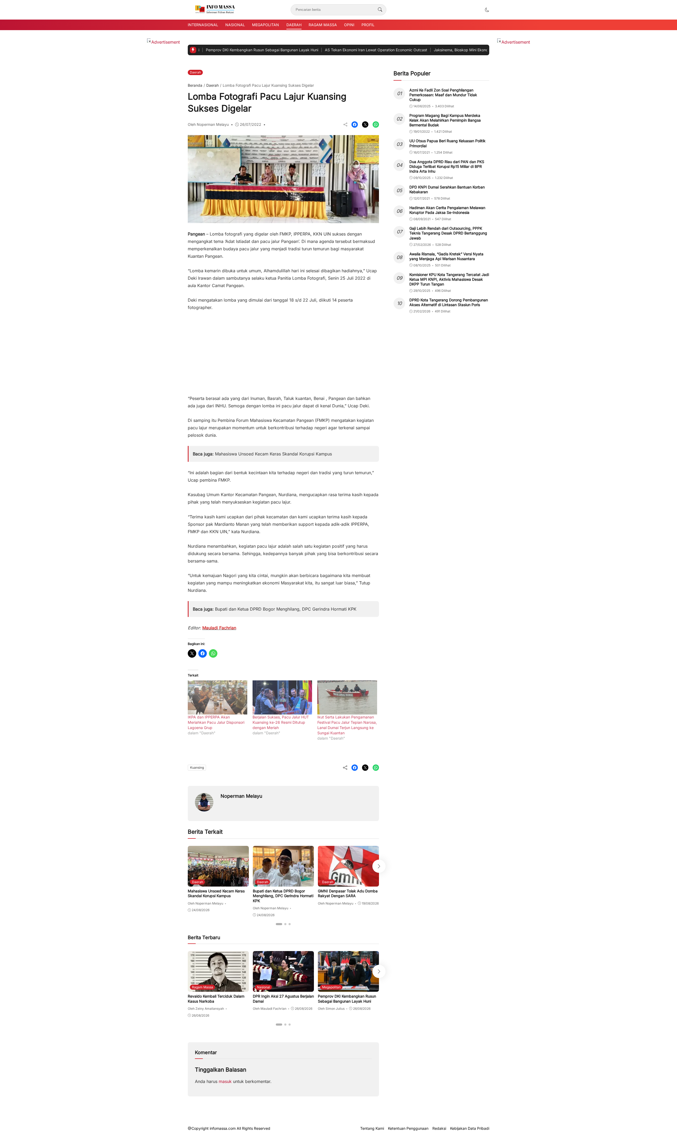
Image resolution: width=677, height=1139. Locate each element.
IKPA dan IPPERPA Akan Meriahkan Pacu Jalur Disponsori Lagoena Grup (216, 722)
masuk (225, 1081)
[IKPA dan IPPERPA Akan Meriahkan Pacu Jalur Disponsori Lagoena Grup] (217, 697)
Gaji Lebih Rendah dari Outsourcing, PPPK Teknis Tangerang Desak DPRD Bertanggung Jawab (448, 233)
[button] (487, 9)
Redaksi (439, 1128)
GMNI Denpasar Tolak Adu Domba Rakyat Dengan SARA (348, 893)
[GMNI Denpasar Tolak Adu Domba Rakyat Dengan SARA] (348, 883)
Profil (368, 24)
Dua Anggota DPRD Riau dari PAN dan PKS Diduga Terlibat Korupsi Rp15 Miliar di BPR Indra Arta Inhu (446, 166)
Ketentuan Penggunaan (408, 1128)
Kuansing (197, 767)
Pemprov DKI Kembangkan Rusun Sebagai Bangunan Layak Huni (223, 50)
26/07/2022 (250, 124)
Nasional (235, 24)
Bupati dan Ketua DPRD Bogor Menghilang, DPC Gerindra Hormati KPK (285, 609)
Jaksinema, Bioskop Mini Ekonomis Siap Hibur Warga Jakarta (448, 50)
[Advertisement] (283, 350)
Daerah (293, 24)
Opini (349, 24)
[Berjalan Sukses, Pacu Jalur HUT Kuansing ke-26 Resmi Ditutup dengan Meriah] (282, 697)
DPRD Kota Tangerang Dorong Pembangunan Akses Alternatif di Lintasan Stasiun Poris (448, 302)
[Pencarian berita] (380, 9)
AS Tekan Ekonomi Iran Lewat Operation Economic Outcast (337, 50)
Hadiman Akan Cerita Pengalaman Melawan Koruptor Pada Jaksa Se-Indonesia (447, 210)
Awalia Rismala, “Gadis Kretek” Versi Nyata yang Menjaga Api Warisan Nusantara (446, 256)
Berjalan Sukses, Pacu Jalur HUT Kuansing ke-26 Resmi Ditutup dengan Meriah (281, 722)
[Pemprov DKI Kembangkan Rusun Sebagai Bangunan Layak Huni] (348, 988)
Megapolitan (265, 24)
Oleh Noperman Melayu (208, 124)
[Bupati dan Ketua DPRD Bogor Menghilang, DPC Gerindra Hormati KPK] (283, 883)
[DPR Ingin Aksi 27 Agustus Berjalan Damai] (283, 988)
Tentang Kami (372, 1128)
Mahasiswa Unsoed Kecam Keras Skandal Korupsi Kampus (273, 453)
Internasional (203, 24)
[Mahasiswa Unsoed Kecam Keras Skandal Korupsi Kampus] (218, 883)
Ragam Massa (323, 24)
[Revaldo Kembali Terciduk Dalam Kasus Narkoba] (218, 988)
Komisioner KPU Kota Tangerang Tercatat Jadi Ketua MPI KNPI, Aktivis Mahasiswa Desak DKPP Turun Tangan (449, 279)
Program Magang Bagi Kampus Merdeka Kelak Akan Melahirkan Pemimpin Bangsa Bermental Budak (445, 120)
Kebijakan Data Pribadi (469, 1128)
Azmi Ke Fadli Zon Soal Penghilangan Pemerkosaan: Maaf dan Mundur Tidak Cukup (443, 95)
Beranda (195, 85)
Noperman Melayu (241, 796)
